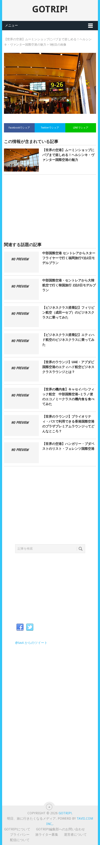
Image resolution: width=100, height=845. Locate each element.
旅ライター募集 (46, 834)
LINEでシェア (80, 127)
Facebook (20, 627)
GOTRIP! (50, 9)
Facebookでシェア (19, 127)
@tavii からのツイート (31, 643)
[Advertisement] (50, 208)
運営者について (75, 834)
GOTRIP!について (17, 829)
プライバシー (20, 834)
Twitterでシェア (50, 127)
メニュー (11, 25)
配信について (20, 840)
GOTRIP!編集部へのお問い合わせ (60, 829)
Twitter (29, 627)
